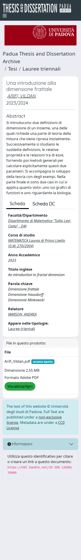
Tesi (12, 68)
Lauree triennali (41, 68)
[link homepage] (39, 8)
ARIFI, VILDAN (21, 96)
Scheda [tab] (17, 203)
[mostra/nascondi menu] (5, 15)
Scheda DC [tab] (44, 204)
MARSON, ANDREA (22, 314)
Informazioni (21, 444)
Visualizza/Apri (19, 386)
